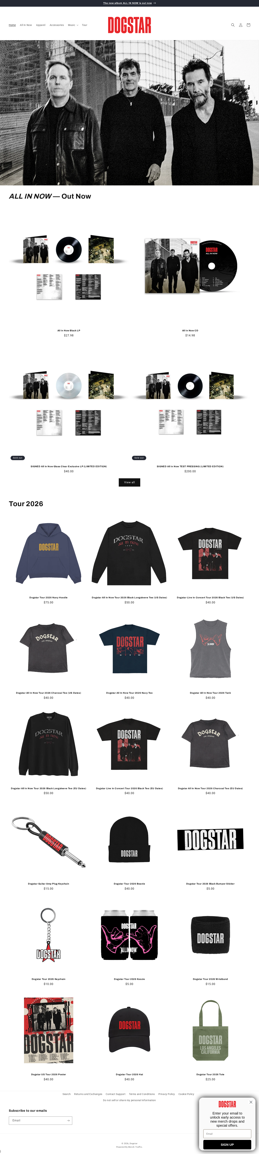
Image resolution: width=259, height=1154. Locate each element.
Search (67, 1094)
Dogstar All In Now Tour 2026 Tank (210, 693)
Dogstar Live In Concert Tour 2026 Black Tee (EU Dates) (129, 788)
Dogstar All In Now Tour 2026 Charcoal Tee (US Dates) (48, 693)
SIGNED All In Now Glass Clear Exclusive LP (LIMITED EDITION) (69, 466)
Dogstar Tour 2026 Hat (129, 1074)
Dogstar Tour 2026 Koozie (129, 979)
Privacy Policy (166, 1094)
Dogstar (133, 1143)
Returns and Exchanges (88, 1094)
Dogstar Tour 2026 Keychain (49, 979)
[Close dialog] (251, 1102)
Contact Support (115, 1094)
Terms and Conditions (142, 1094)
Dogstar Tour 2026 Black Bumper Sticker (210, 884)
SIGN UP (227, 1144)
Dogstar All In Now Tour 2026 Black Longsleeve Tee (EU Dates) (48, 788)
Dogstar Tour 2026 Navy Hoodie (48, 597)
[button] (73, 25)
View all (129, 482)
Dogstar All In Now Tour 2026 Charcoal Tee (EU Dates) (210, 788)
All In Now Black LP (68, 330)
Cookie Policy (186, 1094)
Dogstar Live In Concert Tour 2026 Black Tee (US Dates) (210, 597)
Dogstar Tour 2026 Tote (210, 1074)
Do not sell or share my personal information (129, 1100)
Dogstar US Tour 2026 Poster (48, 1074)
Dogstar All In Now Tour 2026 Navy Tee (129, 693)
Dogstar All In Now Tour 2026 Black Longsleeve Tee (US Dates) (129, 597)
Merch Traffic (135, 1147)
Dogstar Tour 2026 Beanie (129, 884)
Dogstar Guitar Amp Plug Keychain (48, 884)
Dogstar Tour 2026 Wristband (210, 979)
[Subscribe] (68, 1120)
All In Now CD (190, 330)
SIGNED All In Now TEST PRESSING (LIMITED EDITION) (190, 466)
